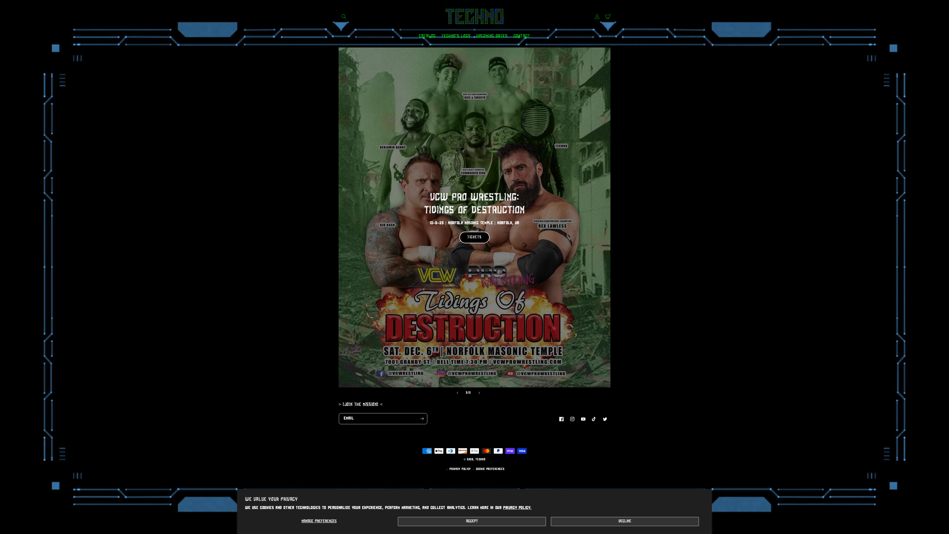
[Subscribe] (421, 418)
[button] (344, 16)
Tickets (474, 234)
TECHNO (480, 459)
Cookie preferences (490, 469)
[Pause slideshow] (491, 392)
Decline (625, 521)
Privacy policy (460, 469)
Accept (472, 521)
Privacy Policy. (517, 508)
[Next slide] (479, 392)
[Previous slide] (457, 392)
